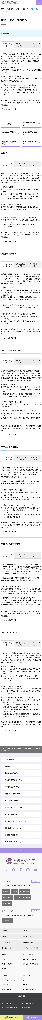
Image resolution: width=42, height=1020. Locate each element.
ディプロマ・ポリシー (34, 45)
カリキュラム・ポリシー (21, 45)
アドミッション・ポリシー (7, 45)
